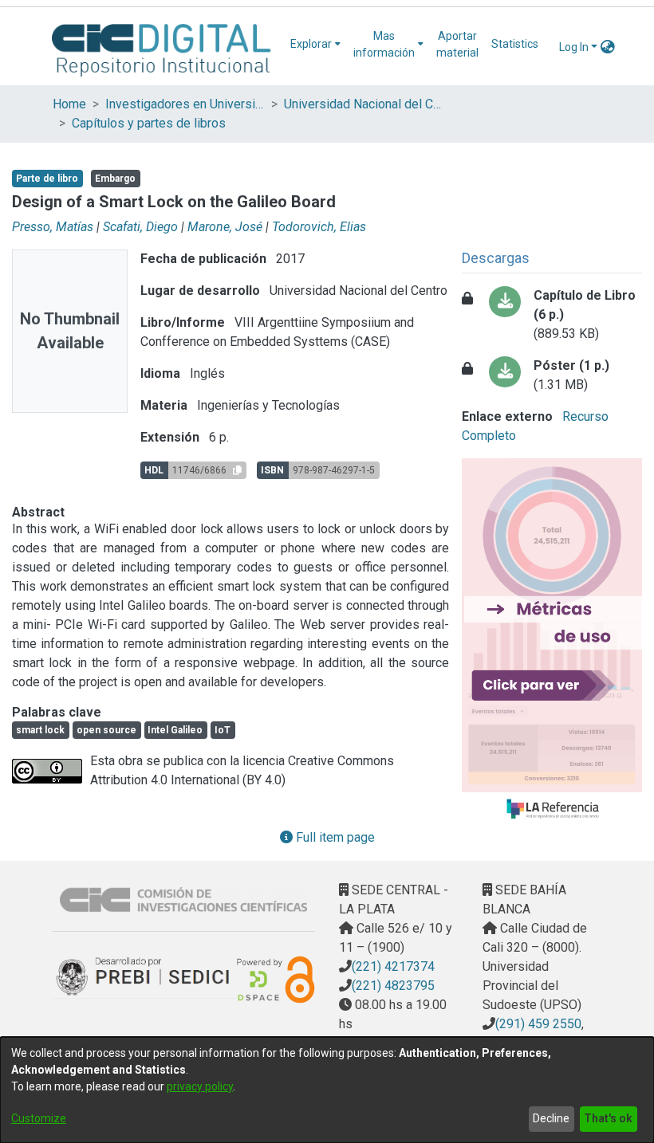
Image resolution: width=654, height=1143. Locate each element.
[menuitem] (315, 44)
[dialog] (327, 1090)
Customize (38, 1118)
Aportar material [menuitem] (457, 44)
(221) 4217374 (393, 966)
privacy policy (200, 1086)
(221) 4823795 (393, 985)
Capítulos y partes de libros (149, 123)
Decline (551, 1118)
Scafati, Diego (140, 226)
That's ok (608, 1118)
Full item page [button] (334, 837)
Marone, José (224, 226)
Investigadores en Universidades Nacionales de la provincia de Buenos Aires (185, 104)
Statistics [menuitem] (514, 43)
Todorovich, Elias (319, 226)
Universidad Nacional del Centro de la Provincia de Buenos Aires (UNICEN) (363, 104)
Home (69, 104)
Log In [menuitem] (574, 47)
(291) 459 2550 (538, 1023)
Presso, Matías (52, 226)
